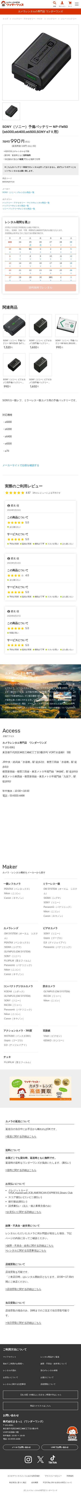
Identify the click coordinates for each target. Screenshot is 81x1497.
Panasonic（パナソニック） (58, 907)
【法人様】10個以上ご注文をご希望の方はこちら (40, 1395)
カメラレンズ (11, 928)
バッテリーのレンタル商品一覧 (15, 206)
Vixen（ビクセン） (53, 1036)
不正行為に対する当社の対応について (57, 1482)
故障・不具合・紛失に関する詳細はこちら (30, 1245)
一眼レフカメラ (12, 883)
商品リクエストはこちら (40, 1406)
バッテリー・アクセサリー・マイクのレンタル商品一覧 (26, 203)
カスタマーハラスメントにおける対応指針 (24, 1476)
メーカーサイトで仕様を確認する (20, 465)
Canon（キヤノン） (14, 898)
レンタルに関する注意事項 (14, 1384)
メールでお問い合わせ (21, 1447)
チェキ (7, 1057)
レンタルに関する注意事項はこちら (26, 1250)
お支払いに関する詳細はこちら (24, 1211)
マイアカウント (9, 1357)
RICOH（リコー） (13, 1005)
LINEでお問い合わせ (60, 1447)
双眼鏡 (46, 1030)
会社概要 (34, 1482)
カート (70, 6)
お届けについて (47, 1377)
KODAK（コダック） (15, 991)
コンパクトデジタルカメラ (18, 986)
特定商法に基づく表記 (17, 1482)
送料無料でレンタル (40, 287)
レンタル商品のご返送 (49, 1357)
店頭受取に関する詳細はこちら (24, 1289)
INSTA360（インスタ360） (18, 1036)
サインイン (62, 6)
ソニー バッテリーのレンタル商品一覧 (18, 209)
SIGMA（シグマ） (53, 898)
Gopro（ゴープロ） (53, 938)
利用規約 (70, 1476)
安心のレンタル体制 (48, 1370)
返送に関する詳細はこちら (21, 1136)
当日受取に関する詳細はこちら (24, 1322)
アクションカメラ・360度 (18, 1030)
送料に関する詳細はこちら (21, 1170)
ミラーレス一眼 (51, 883)
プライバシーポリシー (53, 1476)
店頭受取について (48, 1384)
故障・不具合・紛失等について (53, 1364)
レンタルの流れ (9, 1370)
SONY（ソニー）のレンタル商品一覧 (18, 192)
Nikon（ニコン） (12, 893)
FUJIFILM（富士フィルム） (18, 960)
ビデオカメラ (50, 928)
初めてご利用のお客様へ (13, 1364)
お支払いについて (10, 1377)
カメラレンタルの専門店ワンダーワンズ (42, 1490)
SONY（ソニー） (52, 902)
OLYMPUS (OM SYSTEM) (17, 951)
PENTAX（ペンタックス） (17, 889)
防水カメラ (49, 986)
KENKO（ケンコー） (54, 1040)
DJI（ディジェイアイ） (55, 942)
